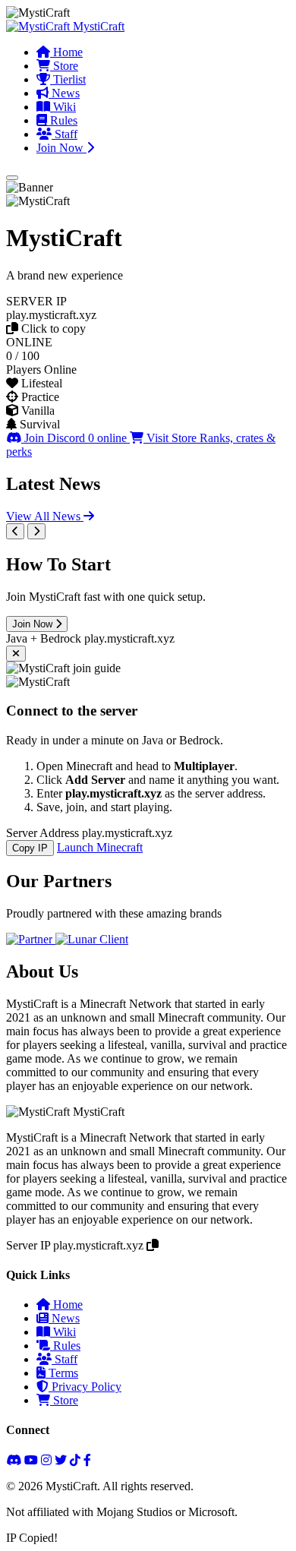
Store (64, 65)
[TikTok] (75, 1460)
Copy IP (30, 848)
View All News (44, 516)
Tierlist (68, 79)
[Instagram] (46, 1460)
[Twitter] (61, 1460)
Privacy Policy (85, 1386)
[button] (148, 315)
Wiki (63, 106)
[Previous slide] (15, 531)
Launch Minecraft (100, 847)
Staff (64, 134)
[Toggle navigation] (12, 177)
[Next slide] (36, 531)
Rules (62, 120)
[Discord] (13, 1460)
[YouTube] (31, 1460)
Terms (62, 1372)
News (64, 93)
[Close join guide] (16, 654)
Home (66, 52)
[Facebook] (87, 1460)
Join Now (61, 147)
